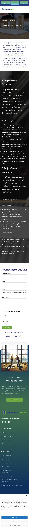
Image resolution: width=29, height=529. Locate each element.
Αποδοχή (14, 517)
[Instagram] (6, 422)
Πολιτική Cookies (5, 466)
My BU (3, 443)
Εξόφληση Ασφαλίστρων (7, 432)
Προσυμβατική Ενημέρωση (7, 476)
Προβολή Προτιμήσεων (14, 525)
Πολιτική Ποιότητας (6, 459)
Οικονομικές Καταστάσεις (8, 436)
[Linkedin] (9, 422)
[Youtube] (12, 422)
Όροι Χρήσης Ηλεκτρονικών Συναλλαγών (11, 485)
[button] (27, 496)
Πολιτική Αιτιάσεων (6, 463)
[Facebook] (2, 422)
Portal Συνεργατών (6, 440)
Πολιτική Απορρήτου (6, 455)
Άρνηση (14, 521)
